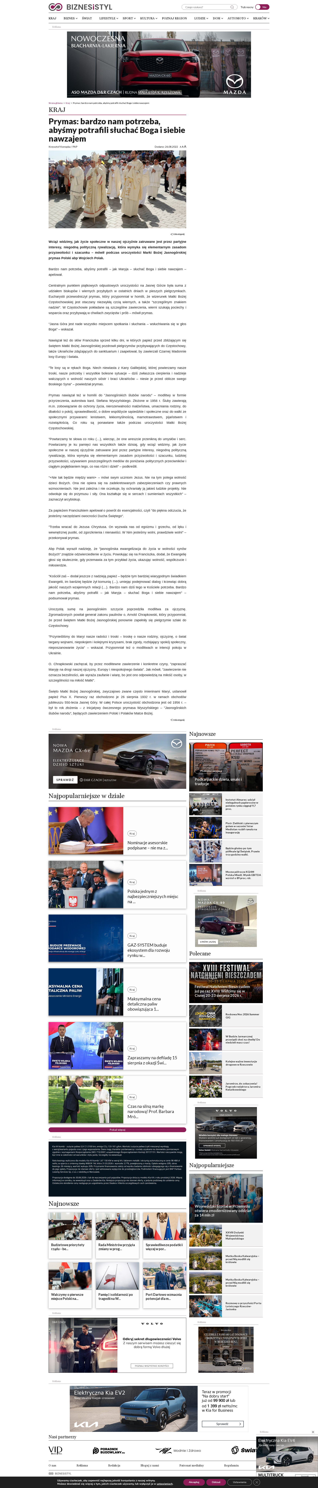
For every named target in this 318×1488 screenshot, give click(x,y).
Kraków (260, 18)
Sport (128, 18)
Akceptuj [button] (194, 1482)
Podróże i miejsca (211, 770)
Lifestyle (107, 18)
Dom (216, 18)
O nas (52, 1465)
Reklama (82, 1465)
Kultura (147, 18)
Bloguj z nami (150, 1465)
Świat (87, 18)
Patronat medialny (191, 1465)
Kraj (52, 18)
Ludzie (199, 18)
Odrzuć (216, 1482)
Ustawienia (239, 1482)
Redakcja (114, 1465)
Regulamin (231, 1465)
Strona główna (56, 103)
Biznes (69, 18)
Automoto (237, 18)
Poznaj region (174, 18)
